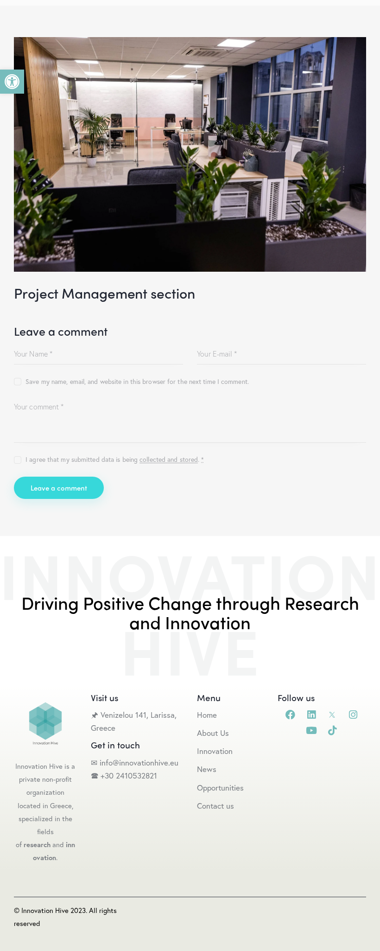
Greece (104, 727)
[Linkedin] (311, 714)
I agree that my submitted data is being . (114, 459)
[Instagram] (353, 714)
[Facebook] (290, 714)
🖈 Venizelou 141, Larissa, (134, 714)
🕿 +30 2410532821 (124, 775)
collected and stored (168, 459)
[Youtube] (311, 730)
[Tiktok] (332, 730)
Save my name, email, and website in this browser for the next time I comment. (137, 381)
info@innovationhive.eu (137, 762)
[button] (12, 82)
